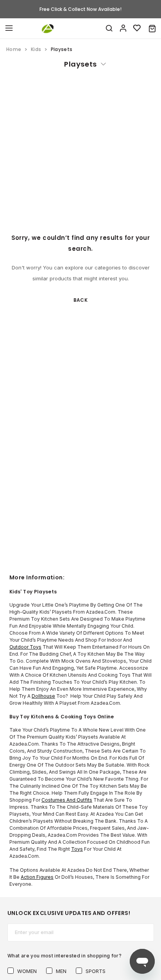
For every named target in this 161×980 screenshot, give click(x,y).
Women (27, 971)
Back (80, 300)
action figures (37, 877)
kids (36, 49)
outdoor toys (25, 647)
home (13, 49)
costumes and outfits (66, 800)
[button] (152, 28)
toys (77, 849)
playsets (80, 64)
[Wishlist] (137, 28)
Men (61, 971)
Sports (96, 971)
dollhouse (43, 696)
